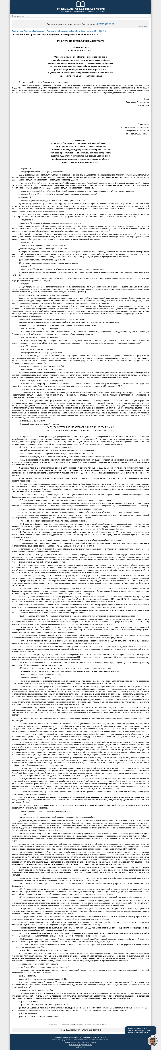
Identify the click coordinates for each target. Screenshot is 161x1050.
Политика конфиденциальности (80, 1045)
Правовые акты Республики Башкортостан (28, 31)
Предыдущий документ (70, 1030)
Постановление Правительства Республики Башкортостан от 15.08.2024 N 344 (77, 31)
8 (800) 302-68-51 (105, 24)
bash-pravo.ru (80, 1047)
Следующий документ (91, 1030)
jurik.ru (145, 26)
